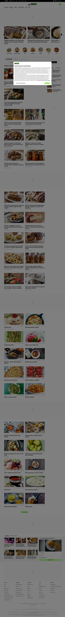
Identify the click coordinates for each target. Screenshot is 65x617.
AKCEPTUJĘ (47, 83)
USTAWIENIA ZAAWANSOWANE (20, 83)
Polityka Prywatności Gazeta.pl (42, 80)
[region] (32, 73)
